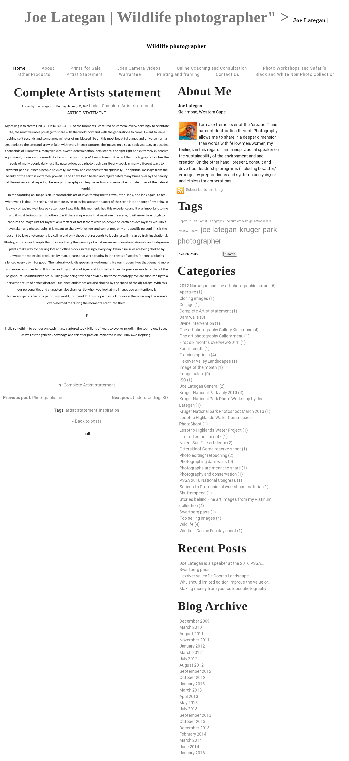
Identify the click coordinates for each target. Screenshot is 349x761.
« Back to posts (87, 421)
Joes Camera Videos (139, 68)
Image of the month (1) (201, 367)
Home (19, 68)
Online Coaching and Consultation (212, 68)
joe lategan (219, 229)
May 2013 (188, 702)
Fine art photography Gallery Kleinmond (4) (219, 329)
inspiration (109, 410)
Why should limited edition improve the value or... (225, 582)
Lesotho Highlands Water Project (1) (213, 430)
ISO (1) (185, 380)
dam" (194, 231)
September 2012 (195, 671)
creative (184, 231)
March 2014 (190, 740)
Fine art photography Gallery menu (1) (214, 336)
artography (217, 221)
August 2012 (191, 665)
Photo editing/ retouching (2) (206, 455)
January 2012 (192, 646)
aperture (185, 221)
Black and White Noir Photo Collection (295, 74)
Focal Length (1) (194, 348)
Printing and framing (178, 74)
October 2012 (192, 677)
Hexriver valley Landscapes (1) (208, 361)
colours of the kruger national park (249, 221)
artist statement (81, 410)
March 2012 (190, 652)
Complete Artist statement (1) (208, 311)
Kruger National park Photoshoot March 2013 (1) (224, 411)
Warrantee (130, 74)
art (195, 221)
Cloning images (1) (196, 298)
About (48, 68)
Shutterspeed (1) (195, 493)
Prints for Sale (86, 68)
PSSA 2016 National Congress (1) (210, 480)
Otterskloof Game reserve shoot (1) (213, 449)
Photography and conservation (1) (211, 474)
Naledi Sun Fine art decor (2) (205, 442)
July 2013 (188, 709)
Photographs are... (34, 397)
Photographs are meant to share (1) (213, 468)
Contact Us (227, 74)
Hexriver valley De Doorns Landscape (214, 576)
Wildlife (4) (189, 524)
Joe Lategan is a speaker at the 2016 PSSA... (221, 563)
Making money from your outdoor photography (222, 588)
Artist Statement (85, 74)
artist (203, 221)
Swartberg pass (194, 569)
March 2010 (190, 627)
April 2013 (188, 696)
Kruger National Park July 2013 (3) (211, 392)
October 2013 (192, 721)
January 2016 (192, 753)
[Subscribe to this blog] (180, 191)
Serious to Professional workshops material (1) (224, 486)
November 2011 (194, 640)
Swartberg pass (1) (197, 512)
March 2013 (190, 690)
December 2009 (194, 621)
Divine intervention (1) (199, 323)
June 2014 (189, 746)
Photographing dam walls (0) (206, 461)
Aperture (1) (190, 292)
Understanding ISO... (141, 397)
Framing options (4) (197, 354)
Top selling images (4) (200, 518)
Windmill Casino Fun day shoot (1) (210, 530)
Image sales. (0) (194, 373)
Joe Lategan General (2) (202, 386)
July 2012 (188, 658)
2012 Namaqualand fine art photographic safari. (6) (227, 285)
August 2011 (191, 633)
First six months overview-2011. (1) (212, 342)
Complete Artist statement (89, 385)
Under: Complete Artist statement (121, 105)
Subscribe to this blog (204, 189)
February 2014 (192, 734)
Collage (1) (189, 304)
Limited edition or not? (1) (203, 436)
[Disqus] (86, 496)
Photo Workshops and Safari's (294, 68)
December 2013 (194, 728)
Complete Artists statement (87, 92)
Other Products (34, 74)
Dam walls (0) (192, 317)
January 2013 (192, 684)
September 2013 (195, 715)
